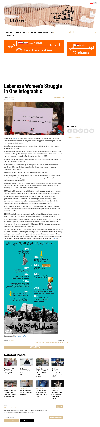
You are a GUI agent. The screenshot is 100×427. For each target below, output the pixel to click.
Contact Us (26, 6)
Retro (39, 3)
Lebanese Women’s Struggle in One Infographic (33, 88)
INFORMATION (40, 342)
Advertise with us (73, 138)
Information (59, 98)
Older (11, 421)
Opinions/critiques (56, 3)
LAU (24, 336)
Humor (33, 3)
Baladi (46, 3)
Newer (27, 421)
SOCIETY (66, 342)
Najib (12, 97)
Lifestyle (25, 3)
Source (55, 238)
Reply (59, 407)
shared (15, 138)
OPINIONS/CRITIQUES (57, 342)
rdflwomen (18, 336)
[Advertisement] (34, 67)
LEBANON (48, 342)
